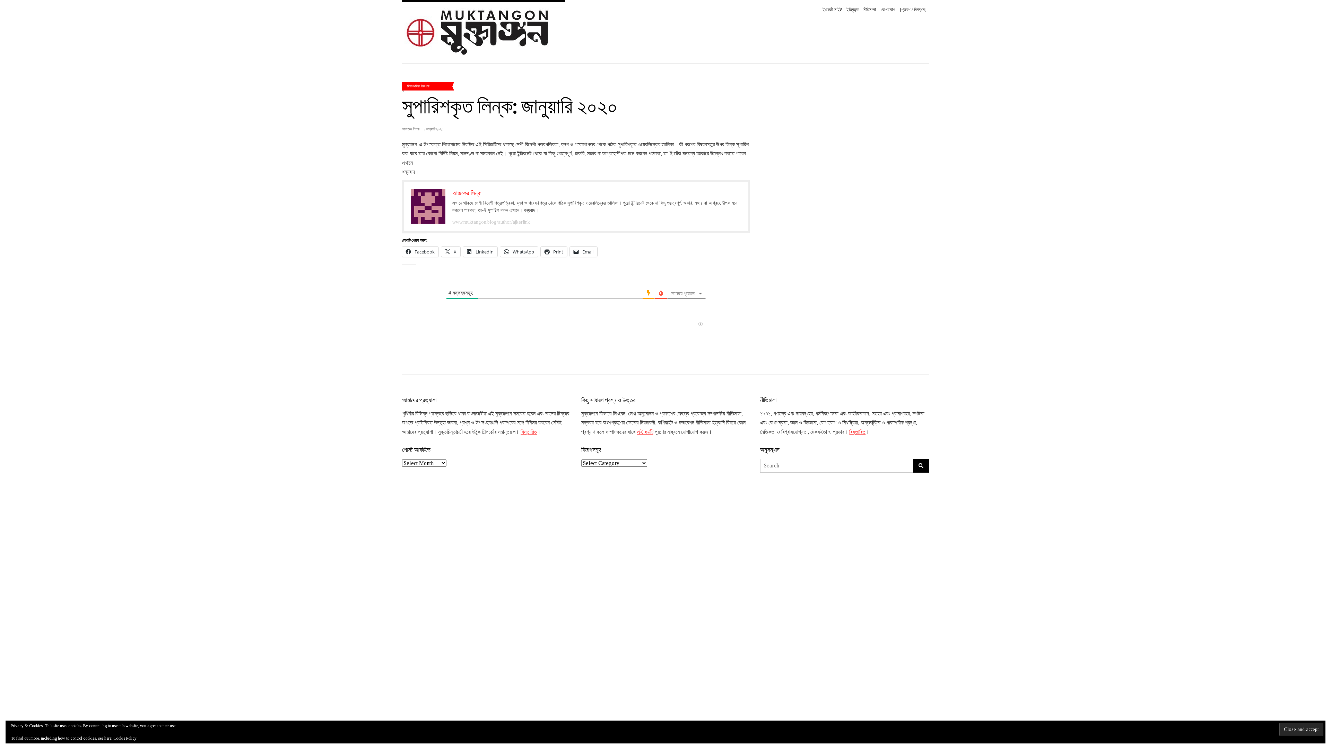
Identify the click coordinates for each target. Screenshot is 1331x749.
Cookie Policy (125, 738)
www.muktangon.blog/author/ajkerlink (491, 222)
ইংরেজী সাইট (832, 9)
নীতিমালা (869, 9)
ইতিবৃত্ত (852, 9)
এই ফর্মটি (645, 432)
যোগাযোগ (888, 9)
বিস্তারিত (529, 432)
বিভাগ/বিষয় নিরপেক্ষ (418, 86)
